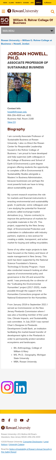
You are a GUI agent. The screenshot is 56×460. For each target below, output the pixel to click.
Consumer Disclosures (32, 442)
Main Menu (8, 30)
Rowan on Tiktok (28, 420)
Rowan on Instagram (15, 420)
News (5, 2)
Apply (38, 2)
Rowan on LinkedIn (3, 420)
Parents (19, 2)
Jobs (32, 2)
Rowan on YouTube (22, 420)
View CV (11, 122)
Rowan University (26, 11)
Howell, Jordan (21, 43)
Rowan (47, 3)
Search (52, 12)
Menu (3, 11)
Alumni (11, 2)
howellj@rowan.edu (17, 112)
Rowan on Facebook (9, 420)
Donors (26, 2)
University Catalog (16, 444)
